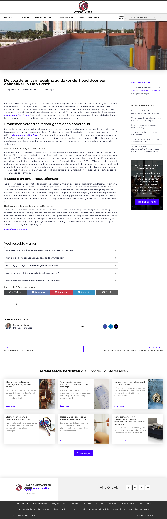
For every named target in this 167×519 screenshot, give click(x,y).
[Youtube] (147, 487)
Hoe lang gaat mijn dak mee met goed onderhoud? (61, 265)
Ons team (87, 503)
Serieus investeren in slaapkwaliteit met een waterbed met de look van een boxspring (145, 149)
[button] (161, 17)
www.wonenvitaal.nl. (145, 515)
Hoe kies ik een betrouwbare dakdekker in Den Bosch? (61, 281)
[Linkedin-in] (141, 487)
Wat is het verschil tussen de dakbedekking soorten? (61, 273)
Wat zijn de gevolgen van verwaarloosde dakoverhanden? (61, 258)
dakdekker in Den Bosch (16, 115)
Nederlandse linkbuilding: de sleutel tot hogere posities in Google (47, 509)
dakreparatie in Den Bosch (25, 135)
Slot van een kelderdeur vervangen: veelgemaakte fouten (19, 384)
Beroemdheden (40, 503)
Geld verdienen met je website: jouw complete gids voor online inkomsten (115, 509)
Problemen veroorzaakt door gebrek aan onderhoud (147, 87)
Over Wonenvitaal (43, 17)
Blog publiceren (66, 17)
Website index (128, 503)
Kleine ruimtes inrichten (90, 17)
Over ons (100, 503)
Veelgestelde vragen (141, 94)
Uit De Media (23, 17)
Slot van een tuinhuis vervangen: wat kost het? (18, 418)
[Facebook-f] (128, 487)
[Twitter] (134, 487)
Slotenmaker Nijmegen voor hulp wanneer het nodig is (74, 418)
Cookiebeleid (22, 503)
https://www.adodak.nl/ (16, 229)
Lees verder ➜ (11, 406)
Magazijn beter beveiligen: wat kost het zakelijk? (129, 383)
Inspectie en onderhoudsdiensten (146, 90)
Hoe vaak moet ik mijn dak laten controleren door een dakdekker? (61, 250)
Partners (8, 17)
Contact (74, 503)
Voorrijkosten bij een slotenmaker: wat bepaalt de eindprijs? (74, 384)
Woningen (49, 89)
